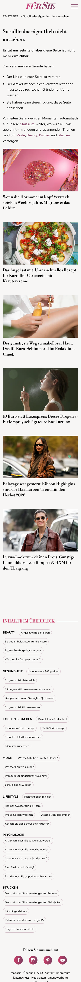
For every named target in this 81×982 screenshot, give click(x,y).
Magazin (16, 973)
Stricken (64, 135)
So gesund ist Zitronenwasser (22, 707)
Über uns (29, 973)
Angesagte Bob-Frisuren (35, 632)
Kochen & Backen (17, 719)
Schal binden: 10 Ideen (18, 785)
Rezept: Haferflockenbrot (52, 719)
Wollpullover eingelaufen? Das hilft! (26, 776)
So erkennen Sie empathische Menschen (28, 876)
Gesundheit (13, 671)
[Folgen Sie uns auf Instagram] (33, 960)
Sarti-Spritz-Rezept (53, 728)
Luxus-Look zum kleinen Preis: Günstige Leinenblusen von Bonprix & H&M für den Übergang (39, 563)
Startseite (27, 124)
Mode (20, 135)
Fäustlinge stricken (16, 911)
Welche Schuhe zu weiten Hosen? (38, 758)
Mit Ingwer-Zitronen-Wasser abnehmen (28, 689)
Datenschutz (21, 978)
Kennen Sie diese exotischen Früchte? (27, 824)
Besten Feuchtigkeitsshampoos (23, 650)
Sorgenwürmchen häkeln (19, 929)
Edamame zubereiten (17, 746)
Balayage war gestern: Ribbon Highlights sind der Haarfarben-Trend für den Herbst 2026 (39, 490)
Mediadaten (38, 978)
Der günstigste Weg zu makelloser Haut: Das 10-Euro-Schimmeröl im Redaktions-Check (40, 349)
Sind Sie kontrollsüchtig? (19, 867)
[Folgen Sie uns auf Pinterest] (48, 960)
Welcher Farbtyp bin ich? (19, 767)
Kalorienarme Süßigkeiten (43, 671)
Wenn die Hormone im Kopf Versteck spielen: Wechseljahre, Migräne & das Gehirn (36, 203)
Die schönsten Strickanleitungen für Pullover (31, 893)
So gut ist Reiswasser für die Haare (26, 641)
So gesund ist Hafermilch (20, 680)
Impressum (63, 973)
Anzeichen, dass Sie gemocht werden (26, 849)
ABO (40, 973)
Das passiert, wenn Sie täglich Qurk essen (29, 698)
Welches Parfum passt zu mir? (22, 659)
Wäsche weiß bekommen (55, 815)
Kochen (44, 135)
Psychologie (13, 835)
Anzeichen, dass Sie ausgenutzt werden (28, 840)
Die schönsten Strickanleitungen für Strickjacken (33, 902)
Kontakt (49, 973)
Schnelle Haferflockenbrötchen (23, 737)
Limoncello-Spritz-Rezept (19, 728)
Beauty (32, 135)
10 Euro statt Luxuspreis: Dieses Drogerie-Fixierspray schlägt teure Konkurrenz (40, 419)
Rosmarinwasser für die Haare (22, 806)
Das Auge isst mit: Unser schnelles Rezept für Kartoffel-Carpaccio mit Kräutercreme (39, 276)
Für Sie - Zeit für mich (40, 5)
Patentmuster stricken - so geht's (24, 920)
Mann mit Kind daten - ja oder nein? (26, 858)
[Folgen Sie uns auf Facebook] (18, 960)
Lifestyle (10, 797)
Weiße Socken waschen (19, 815)
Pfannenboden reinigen (37, 797)
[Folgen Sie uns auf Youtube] (62, 960)
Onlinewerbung (58, 978)
